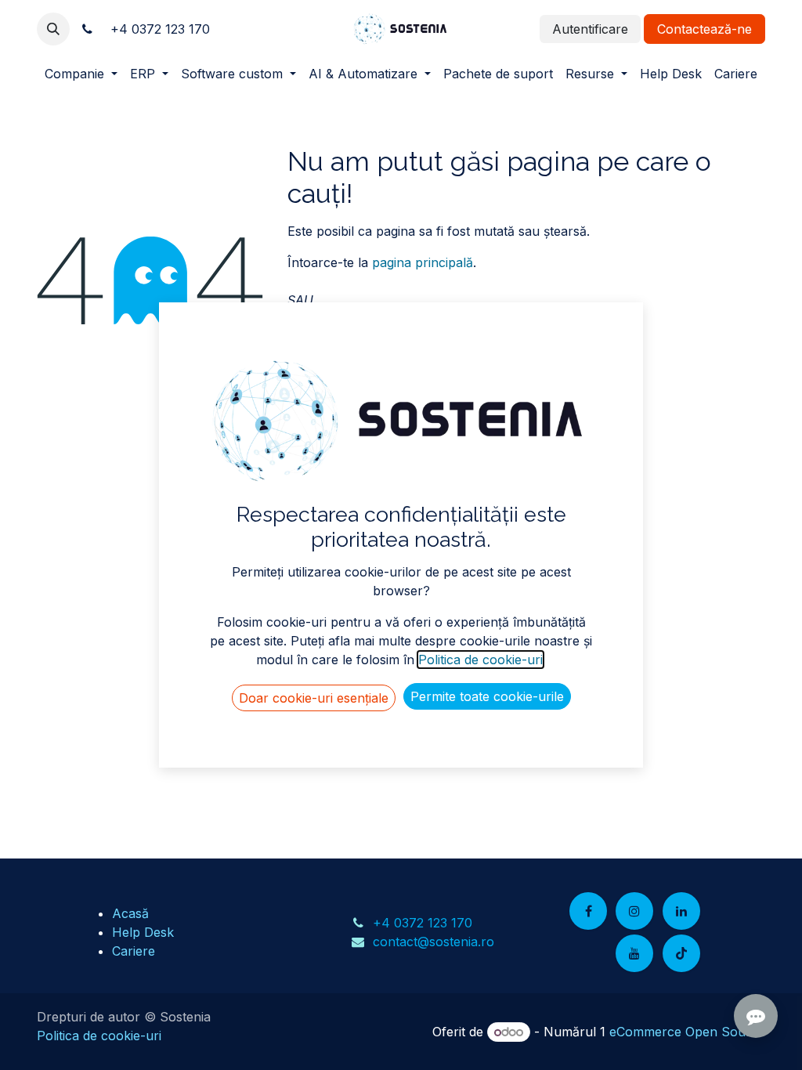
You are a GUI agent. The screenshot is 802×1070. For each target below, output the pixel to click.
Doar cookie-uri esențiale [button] (313, 698)
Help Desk (143, 932)
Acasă (130, 913)
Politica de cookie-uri (99, 1035)
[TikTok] (681, 953)
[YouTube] (634, 953)
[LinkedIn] (681, 911)
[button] (53, 29)
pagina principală (422, 262)
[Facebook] (588, 911)
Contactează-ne (704, 29)
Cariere (133, 951)
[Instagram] (634, 911)
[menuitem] (81, 73)
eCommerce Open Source (687, 1031)
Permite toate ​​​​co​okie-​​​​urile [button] (487, 696)
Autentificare (590, 29)
